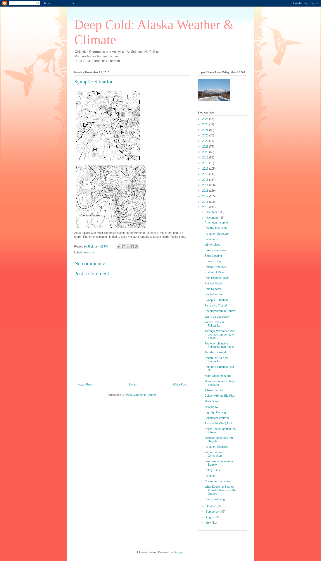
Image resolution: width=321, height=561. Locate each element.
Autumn (89, 252)
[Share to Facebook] (132, 246)
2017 (205, 168)
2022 (205, 141)
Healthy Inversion (216, 228)
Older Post (180, 384)
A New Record (214, 390)
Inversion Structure (217, 233)
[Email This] (119, 246)
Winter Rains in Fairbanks (214, 323)
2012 (205, 196)
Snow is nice (213, 261)
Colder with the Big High (220, 395)
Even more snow (215, 250)
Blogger (178, 552)
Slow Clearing (213, 255)
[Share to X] (128, 246)
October (211, 506)
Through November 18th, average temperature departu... (220, 334)
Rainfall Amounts (215, 266)
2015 (205, 179)
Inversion (210, 475)
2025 (205, 124)
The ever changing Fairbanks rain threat (219, 345)
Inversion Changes (216, 446)
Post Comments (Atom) (141, 394)
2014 (205, 185)
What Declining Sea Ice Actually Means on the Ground (220, 490)
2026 (205, 118)
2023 (205, 135)
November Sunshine (217, 481)
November (212, 217)
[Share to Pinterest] (136, 246)
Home (132, 384)
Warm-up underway (217, 316)
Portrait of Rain (214, 272)
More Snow (212, 401)
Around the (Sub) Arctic (219, 423)
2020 (205, 152)
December (212, 212)
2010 (205, 207)
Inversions (211, 239)
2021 (205, 146)
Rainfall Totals (214, 283)
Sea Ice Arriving (215, 499)
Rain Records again (217, 277)
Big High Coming (215, 412)
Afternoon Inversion (217, 222)
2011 (205, 201)
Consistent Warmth (217, 418)
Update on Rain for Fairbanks (216, 359)
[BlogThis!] (124, 246)
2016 (205, 174)
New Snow (211, 406)
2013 (205, 190)
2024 (205, 130)
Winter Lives (212, 244)
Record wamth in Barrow (220, 311)
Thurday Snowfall (215, 352)
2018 (205, 163)
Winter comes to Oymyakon (215, 454)
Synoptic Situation (216, 300)
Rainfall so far (213, 294)
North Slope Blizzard (218, 375)
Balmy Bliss (212, 470)
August (211, 517)
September (213, 511)
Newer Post (85, 384)
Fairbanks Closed (216, 305)
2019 (205, 157)
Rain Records (213, 289)
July (209, 522)
